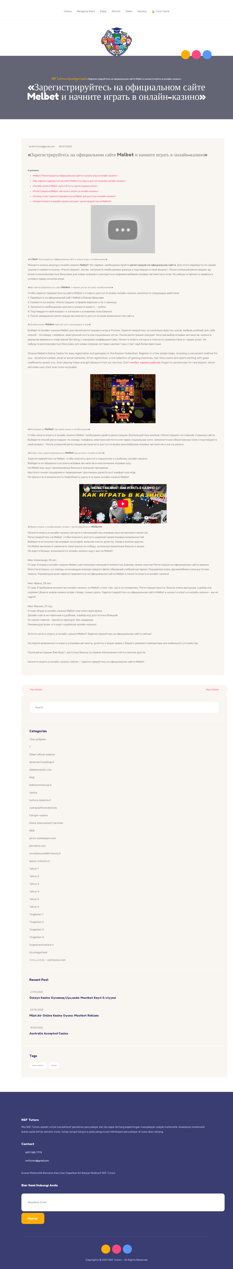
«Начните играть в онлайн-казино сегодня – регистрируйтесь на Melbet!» (72, 201)
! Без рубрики (37, 739)
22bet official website (42, 754)
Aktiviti (116, 11)
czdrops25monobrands (43, 807)
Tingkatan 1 (36, 914)
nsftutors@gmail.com (37, 1160)
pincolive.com (37, 845)
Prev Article (36, 689)
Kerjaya (142, 11)
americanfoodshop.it (41, 762)
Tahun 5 (34, 899)
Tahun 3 (34, 883)
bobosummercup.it (40, 784)
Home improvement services (46, 823)
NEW (32, 830)
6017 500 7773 (33, 1152)
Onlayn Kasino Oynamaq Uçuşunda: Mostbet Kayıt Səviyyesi (72, 997)
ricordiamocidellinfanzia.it (45, 853)
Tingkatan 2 (36, 921)
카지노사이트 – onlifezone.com (47, 960)
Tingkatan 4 (36, 937)
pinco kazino (38, 1065)
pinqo (54, 1065)
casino (33, 792)
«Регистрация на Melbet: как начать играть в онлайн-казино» (65, 191)
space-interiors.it (39, 861)
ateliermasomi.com (40, 769)
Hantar (33, 1218)
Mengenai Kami (86, 11)
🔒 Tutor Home (160, 11)
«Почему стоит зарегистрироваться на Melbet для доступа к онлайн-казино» (74, 196)
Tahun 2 (34, 876)
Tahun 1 (34, 868)
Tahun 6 (34, 906)
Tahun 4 (34, 891)
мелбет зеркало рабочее (145, 362)
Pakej (103, 11)
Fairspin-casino (38, 815)
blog (31, 777)
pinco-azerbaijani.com (42, 838)
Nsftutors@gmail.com (43, 146)
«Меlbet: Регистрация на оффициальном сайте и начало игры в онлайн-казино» (75, 175)
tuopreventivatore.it (41, 944)
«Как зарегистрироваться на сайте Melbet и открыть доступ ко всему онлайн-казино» (79, 181)
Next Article (212, 689)
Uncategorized (38, 952)
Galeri (129, 11)
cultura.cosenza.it (40, 800)
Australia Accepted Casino (48, 1033)
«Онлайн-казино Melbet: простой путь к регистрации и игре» (64, 186)
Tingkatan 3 (36, 929)
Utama (68, 11)
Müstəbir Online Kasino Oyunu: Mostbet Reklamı (64, 1015)
